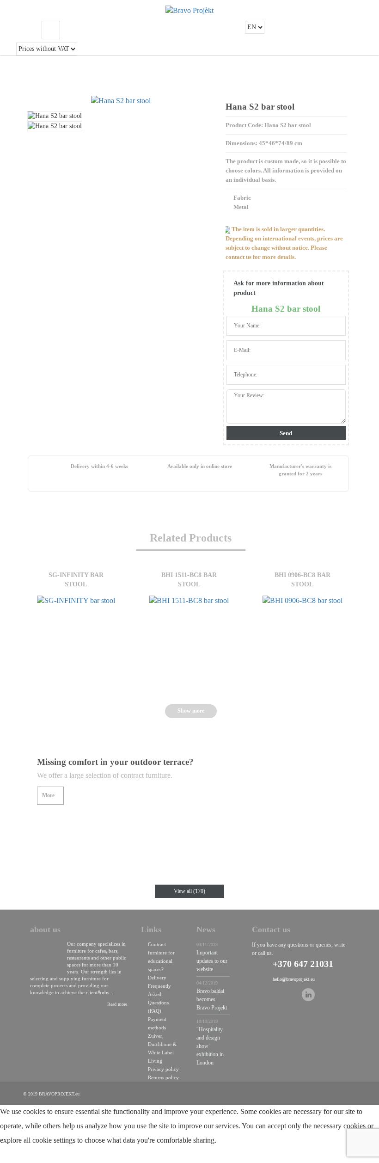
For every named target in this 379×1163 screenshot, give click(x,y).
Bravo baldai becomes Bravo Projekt (211, 999)
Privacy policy (163, 1069)
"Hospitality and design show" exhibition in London (210, 1046)
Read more (117, 1004)
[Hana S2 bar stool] (121, 100)
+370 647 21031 (303, 964)
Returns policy (163, 1077)
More (48, 795)
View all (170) (189, 891)
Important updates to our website (211, 960)
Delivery (157, 977)
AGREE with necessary (105, 1157)
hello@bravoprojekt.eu (294, 979)
